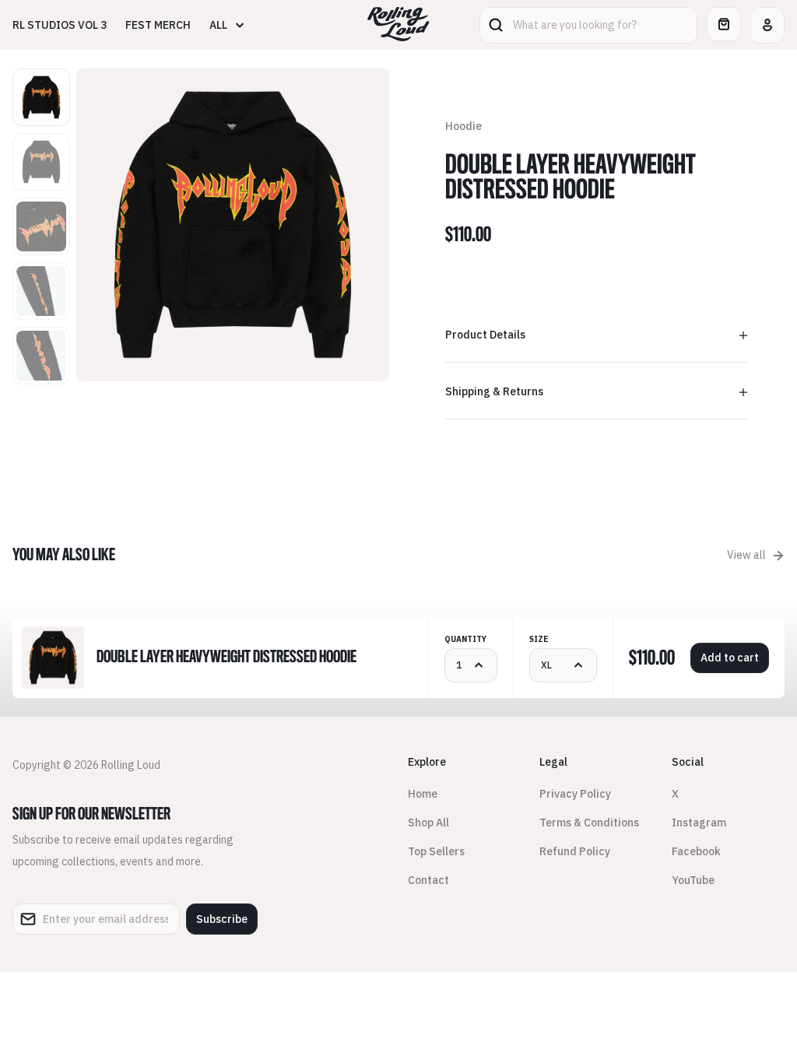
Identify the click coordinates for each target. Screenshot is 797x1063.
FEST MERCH (158, 25)
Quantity (465, 639)
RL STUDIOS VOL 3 (59, 25)
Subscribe (222, 919)
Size (539, 639)
